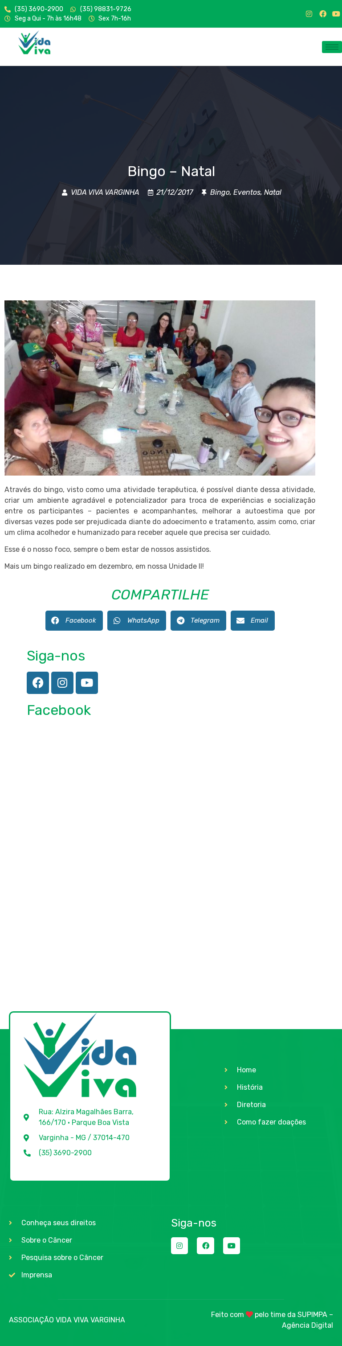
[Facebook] (323, 14)
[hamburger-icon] (332, 47)
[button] (74, 621)
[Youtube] (336, 14)
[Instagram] (309, 14)
